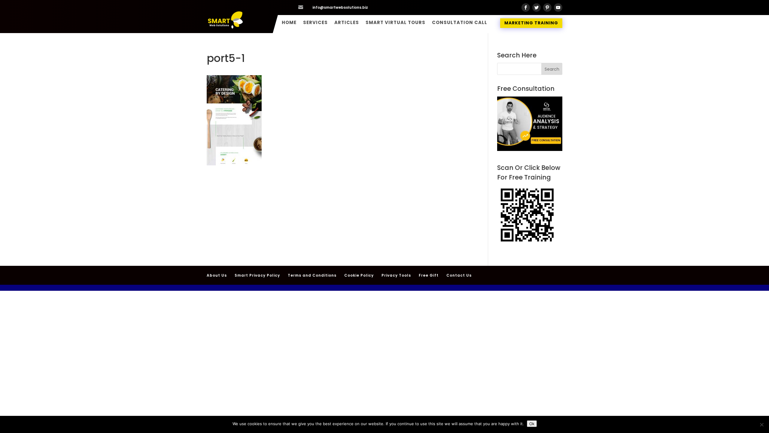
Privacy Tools (396, 275)
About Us (217, 275)
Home (289, 23)
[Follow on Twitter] (536, 7)
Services (315, 23)
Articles (346, 23)
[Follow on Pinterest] (547, 7)
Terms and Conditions (312, 275)
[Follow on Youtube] (558, 7)
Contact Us (459, 275)
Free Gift (429, 275)
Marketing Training (531, 23)
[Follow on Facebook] (525, 7)
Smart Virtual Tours (395, 23)
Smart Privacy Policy (257, 275)
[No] (761, 425)
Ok (531, 423)
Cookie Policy (359, 275)
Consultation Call (459, 23)
